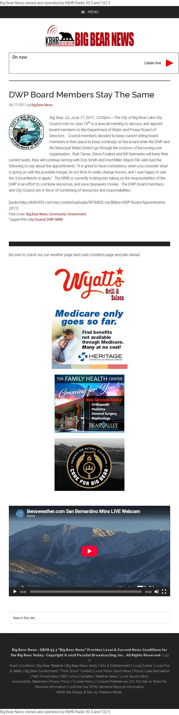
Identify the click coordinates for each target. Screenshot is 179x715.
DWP (50, 219)
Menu (93, 12)
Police (138, 671)
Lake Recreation (157, 671)
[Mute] (156, 591)
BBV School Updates (77, 676)
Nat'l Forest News (45, 676)
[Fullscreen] (164, 591)
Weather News (106, 676)
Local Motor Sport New (111, 671)
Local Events (142, 666)
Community (57, 214)
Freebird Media (110, 692)
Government (77, 214)
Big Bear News (37, 214)
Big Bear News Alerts (81, 666)
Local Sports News (134, 676)
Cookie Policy (83, 681)
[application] (89, 551)
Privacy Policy (59, 681)
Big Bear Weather (50, 666)
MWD (59, 219)
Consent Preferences (112, 681)
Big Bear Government (41, 671)
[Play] (15, 591)
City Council (36, 219)
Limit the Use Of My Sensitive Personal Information (106, 687)
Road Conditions (22, 666)
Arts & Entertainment (115, 666)
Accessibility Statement (29, 681)
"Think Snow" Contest (76, 671)
